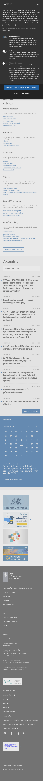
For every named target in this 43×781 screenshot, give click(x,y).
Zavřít (38, 4)
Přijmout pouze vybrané (21, 93)
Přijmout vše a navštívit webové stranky (21, 87)
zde (9, 30)
